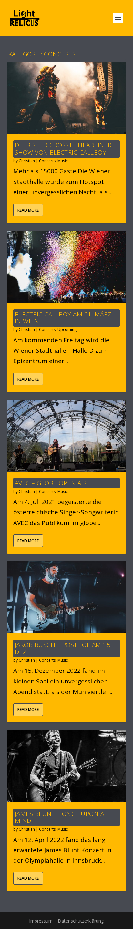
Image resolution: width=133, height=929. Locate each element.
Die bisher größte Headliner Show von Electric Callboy (63, 148)
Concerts (47, 161)
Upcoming (67, 329)
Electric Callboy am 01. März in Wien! (63, 318)
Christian (27, 161)
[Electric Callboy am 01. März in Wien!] (67, 267)
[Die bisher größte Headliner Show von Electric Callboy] (67, 98)
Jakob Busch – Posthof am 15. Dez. (63, 648)
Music (62, 161)
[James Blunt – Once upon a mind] (67, 766)
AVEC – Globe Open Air (51, 483)
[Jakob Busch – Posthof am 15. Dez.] (67, 597)
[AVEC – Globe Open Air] (67, 436)
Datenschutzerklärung (81, 921)
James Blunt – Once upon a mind (59, 817)
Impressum (41, 921)
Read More (28, 210)
